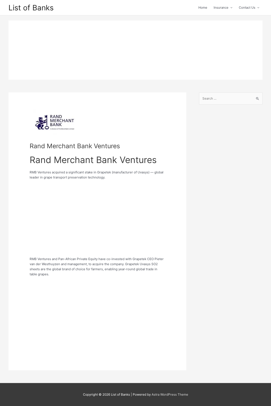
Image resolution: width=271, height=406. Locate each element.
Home (202, 7)
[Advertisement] (135, 50)
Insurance (221, 7)
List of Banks (31, 7)
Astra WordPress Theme (170, 394)
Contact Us (247, 7)
